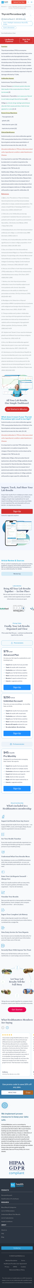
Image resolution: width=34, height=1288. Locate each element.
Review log (17, 574)
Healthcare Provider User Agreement (15, 1263)
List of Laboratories (7, 1218)
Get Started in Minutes (17, 409)
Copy (28, 1092)
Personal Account (6, 1195)
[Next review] (7, 1027)
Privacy (7, 1267)
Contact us (17, 1248)
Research (4, 6)
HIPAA (15, 1267)
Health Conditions (6, 1221)
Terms (23, 1260)
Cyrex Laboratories (8, 27)
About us (4, 1230)
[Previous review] (2, 1027)
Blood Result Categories (8, 1207)
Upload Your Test (18, 2)
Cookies (23, 1267)
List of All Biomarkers (8, 1211)
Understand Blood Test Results (10, 1214)
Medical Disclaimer (11, 1260)
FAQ (2, 1233)
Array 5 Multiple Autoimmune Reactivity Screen (15, 23)
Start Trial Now (26, 40)
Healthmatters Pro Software (10, 1199)
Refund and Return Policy (17, 1270)
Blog (2, 1237)
